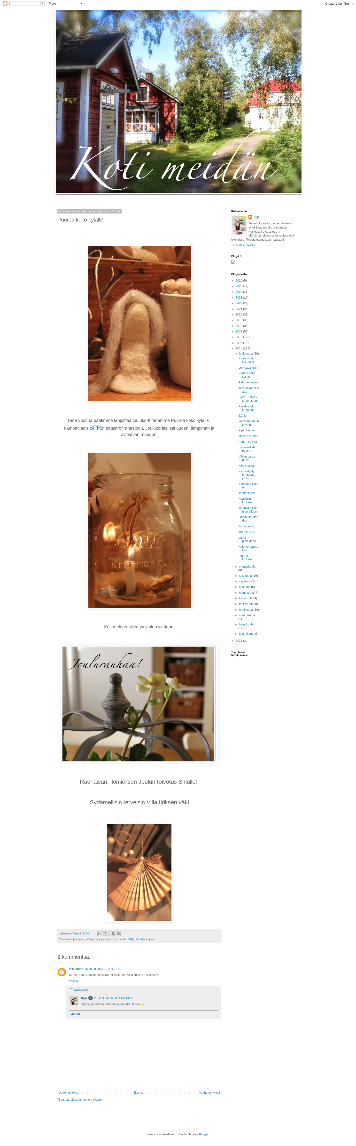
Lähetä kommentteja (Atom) (83, 1099)
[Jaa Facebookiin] (113, 933)
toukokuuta (246, 604)
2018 (239, 326)
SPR (95, 427)
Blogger (204, 1134)
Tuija (84, 998)
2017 (239, 331)
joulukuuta (246, 353)
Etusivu (139, 1092)
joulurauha (105, 939)
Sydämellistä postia (247, 449)
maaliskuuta (247, 615)
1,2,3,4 (243, 415)
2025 (239, 286)
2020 (239, 314)
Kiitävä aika (246, 465)
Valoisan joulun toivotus (249, 422)
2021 (239, 309)
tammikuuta (247, 633)
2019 (239, 320)
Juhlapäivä (246, 526)
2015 (239, 343)
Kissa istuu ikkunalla (246, 360)
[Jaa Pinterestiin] (118, 933)
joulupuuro (92, 939)
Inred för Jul (246, 532)
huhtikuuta (246, 609)
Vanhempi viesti (209, 1092)
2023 (239, 297)
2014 (239, 348)
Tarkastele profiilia (243, 245)
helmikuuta (246, 624)
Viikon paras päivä (247, 458)
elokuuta (245, 587)
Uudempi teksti (68, 1092)
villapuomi (76, 969)
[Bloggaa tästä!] (104, 933)
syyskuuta (246, 581)
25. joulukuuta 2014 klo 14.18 (113, 998)
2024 (239, 291)
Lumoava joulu (248, 367)
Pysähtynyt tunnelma (247, 408)
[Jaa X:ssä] (109, 933)
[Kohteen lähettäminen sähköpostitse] (99, 933)
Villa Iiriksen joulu (145, 939)
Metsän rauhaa (248, 436)
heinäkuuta (247, 592)
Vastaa (73, 981)
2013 (239, 640)
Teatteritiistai (247, 493)
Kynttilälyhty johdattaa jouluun (247, 475)
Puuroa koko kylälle (247, 374)
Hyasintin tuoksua (246, 500)
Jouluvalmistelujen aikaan (248, 509)
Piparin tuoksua (246, 557)
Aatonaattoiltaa (248, 382)
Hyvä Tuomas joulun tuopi (248, 398)
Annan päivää (248, 441)
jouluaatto (78, 939)
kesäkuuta (246, 598)
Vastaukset (80, 989)
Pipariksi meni (248, 430)
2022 (239, 303)
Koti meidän (119, 939)
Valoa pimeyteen (247, 539)
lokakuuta (246, 575)
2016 (239, 337)
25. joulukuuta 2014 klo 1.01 (103, 969)
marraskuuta (247, 566)
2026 (239, 280)
